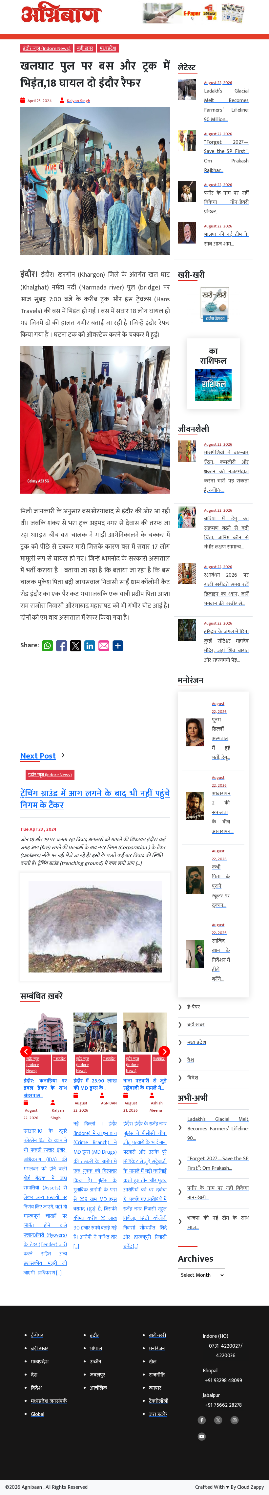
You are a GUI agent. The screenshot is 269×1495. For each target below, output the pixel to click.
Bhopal (222, 1375)
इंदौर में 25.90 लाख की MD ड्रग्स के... (45, 1085)
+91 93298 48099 (223, 1380)
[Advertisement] (95, 703)
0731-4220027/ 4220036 (225, 1351)
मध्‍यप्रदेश (108, 48)
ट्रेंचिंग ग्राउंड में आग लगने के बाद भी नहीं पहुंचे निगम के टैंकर (95, 800)
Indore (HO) (222, 1346)
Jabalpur (222, 1400)
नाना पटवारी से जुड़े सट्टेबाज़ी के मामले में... (95, 1085)
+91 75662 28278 (223, 1405)
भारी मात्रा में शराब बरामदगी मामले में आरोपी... (145, 1076)
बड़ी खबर (85, 48)
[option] (45, 1132)
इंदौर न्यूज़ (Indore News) (47, 48)
